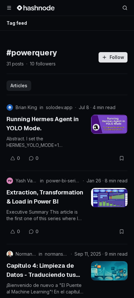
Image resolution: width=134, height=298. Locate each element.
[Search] (125, 8)
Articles (18, 85)
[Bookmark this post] (121, 158)
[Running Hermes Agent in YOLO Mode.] (109, 124)
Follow (117, 57)
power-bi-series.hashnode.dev (63, 180)
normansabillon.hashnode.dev (56, 254)
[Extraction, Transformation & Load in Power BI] (109, 197)
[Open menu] (9, 8)
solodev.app (59, 107)
